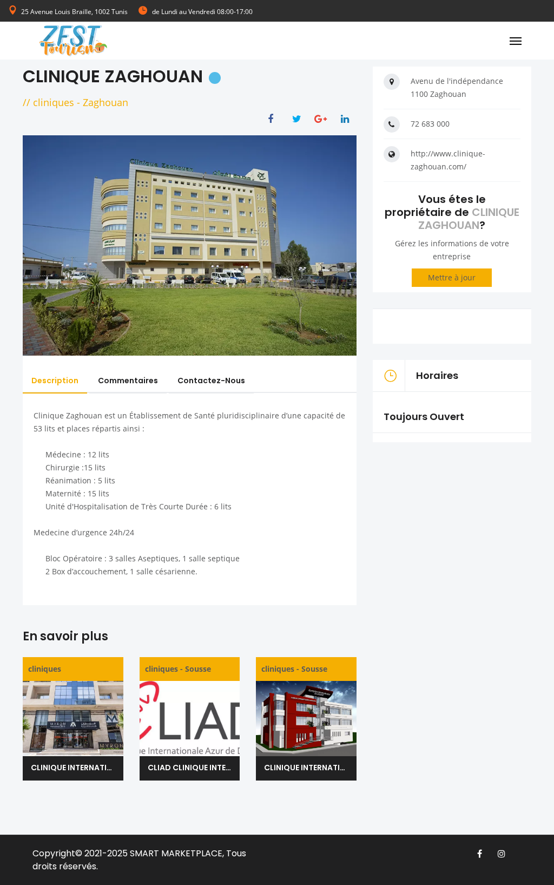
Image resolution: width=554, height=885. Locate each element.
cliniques (53, 102)
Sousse (198, 669)
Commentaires (128, 380)
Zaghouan (105, 102)
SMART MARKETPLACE (176, 853)
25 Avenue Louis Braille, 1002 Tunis (74, 11)
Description (54, 380)
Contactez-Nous (211, 380)
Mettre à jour (452, 277)
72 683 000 (430, 124)
